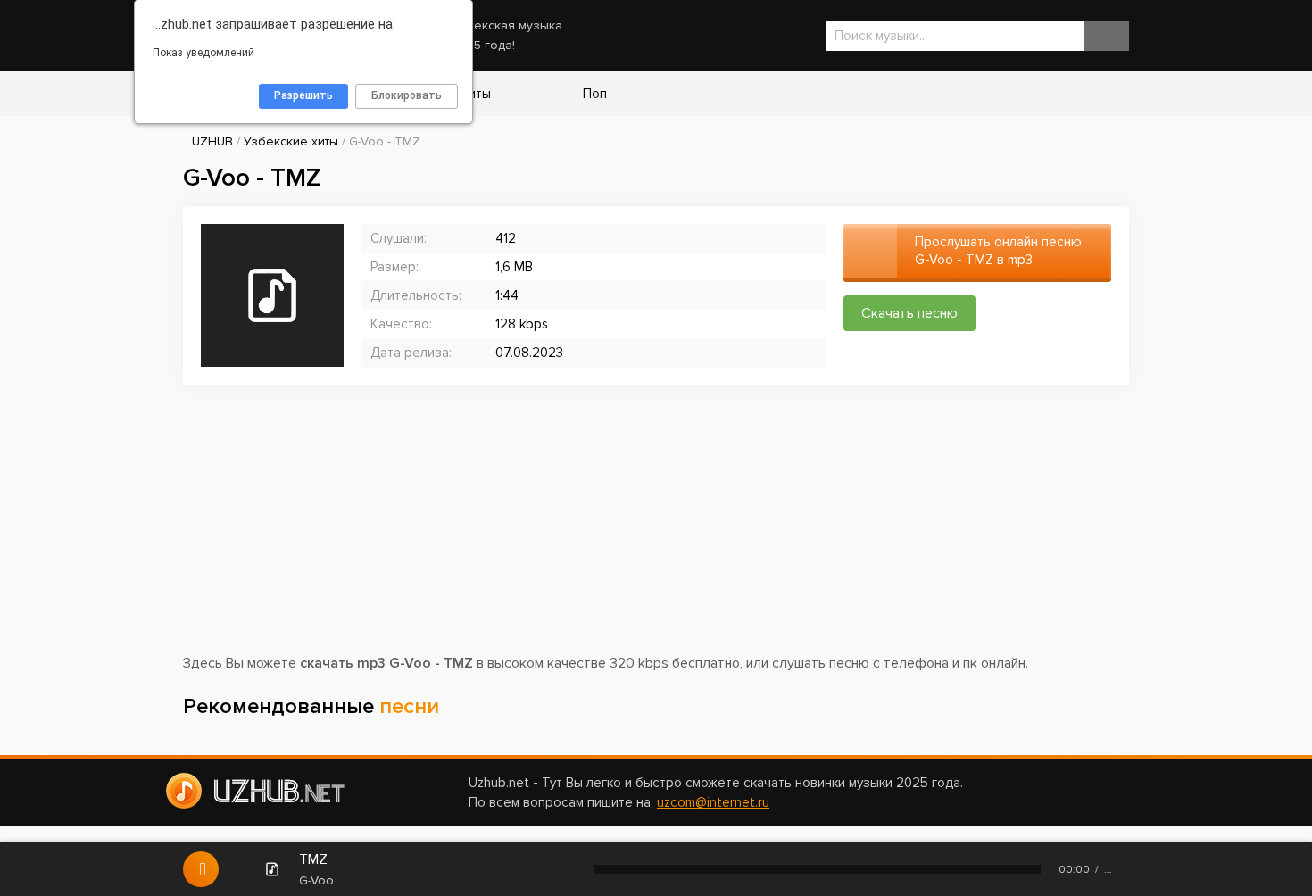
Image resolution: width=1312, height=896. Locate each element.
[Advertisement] (656, 527)
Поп (593, 94)
